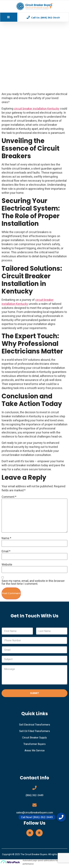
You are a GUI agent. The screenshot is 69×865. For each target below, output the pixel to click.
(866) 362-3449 (34, 795)
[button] (61, 817)
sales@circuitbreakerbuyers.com (34, 812)
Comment (9, 496)
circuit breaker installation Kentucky (36, 108)
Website (7, 564)
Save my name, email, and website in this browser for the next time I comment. (33, 582)
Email (6, 551)
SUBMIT (34, 693)
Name (6, 538)
